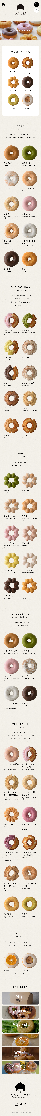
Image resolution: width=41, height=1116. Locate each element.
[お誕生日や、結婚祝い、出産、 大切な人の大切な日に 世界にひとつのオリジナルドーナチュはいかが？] (20, 1053)
